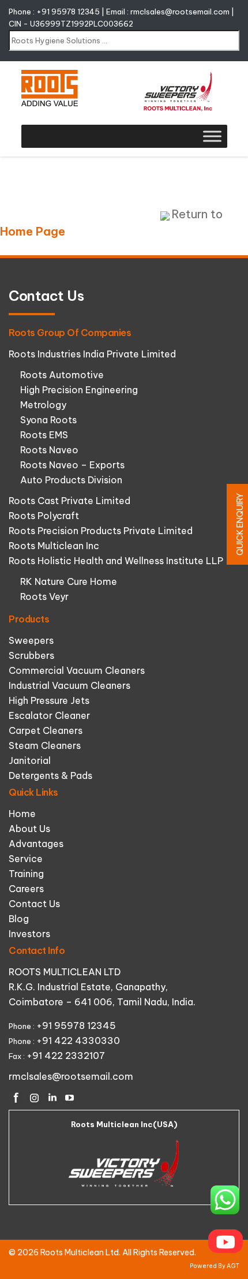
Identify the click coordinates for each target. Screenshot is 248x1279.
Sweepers (31, 640)
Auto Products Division (71, 480)
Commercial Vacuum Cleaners (77, 670)
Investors (29, 933)
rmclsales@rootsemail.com (180, 11)
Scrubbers (31, 655)
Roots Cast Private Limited (69, 500)
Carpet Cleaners (45, 730)
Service (26, 858)
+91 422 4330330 (78, 1040)
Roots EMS (44, 435)
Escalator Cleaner (49, 715)
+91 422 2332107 (66, 1055)
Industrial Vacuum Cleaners (69, 685)
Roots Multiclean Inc (54, 545)
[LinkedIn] (51, 1098)
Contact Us (34, 903)
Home (22, 813)
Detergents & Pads (50, 775)
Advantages (36, 843)
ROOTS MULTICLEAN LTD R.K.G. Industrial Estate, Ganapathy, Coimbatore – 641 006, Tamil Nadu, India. (102, 987)
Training (26, 873)
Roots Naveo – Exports (72, 465)
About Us (29, 828)
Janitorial (30, 760)
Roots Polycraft (44, 515)
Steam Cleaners (45, 745)
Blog (19, 918)
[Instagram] (34, 1098)
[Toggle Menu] (212, 135)
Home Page (32, 231)
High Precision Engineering (79, 390)
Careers (26, 888)
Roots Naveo (49, 450)
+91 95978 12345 (68, 11)
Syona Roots (48, 420)
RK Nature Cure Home (68, 581)
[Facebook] (16, 1098)
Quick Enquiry (240, 524)
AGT (233, 1266)
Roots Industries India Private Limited (92, 354)
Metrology (43, 405)
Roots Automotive (62, 375)
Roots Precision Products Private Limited (101, 530)
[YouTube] (69, 1098)
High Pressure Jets (49, 700)
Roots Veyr (44, 596)
